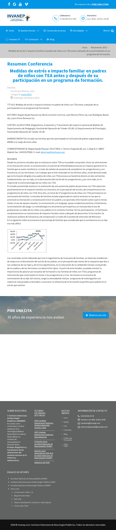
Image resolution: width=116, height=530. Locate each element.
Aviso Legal (66, 445)
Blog (65, 434)
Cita (65, 426)
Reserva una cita (97, 315)
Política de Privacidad (68, 439)
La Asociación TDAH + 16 (23, 492)
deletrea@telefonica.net (53, 152)
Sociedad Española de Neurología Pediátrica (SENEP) (31, 485)
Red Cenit (17, 499)
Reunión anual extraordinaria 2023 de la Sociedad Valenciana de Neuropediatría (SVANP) (43, 454)
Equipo (66, 422)
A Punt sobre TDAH (21, 506)
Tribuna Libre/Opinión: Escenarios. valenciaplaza (32, 502)
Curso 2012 (26, 94)
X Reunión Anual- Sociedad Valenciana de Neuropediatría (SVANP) (43, 443)
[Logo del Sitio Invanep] (19, 17)
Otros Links (15, 489)
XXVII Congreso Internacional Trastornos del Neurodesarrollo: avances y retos (43, 424)
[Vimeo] (26, 4)
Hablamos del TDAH (42, 462)
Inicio (66, 418)
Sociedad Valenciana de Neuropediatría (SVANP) (29, 478)
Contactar (67, 430)
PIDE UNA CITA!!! (100, 4)
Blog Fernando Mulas (22, 495)
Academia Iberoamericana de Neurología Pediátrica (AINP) (33, 482)
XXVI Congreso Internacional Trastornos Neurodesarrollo (43, 434)
